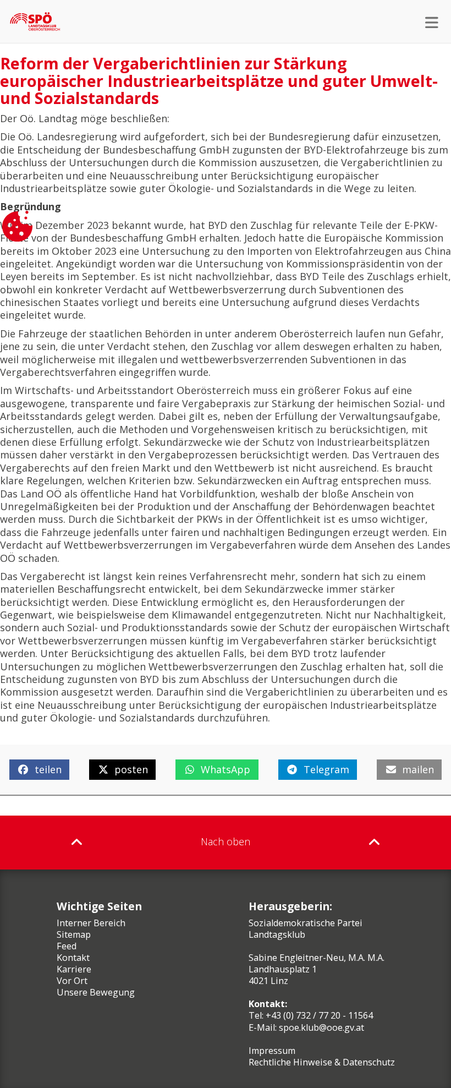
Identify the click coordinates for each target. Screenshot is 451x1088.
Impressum (272, 1051)
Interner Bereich (91, 923)
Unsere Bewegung (96, 992)
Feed (66, 946)
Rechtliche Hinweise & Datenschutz (322, 1062)
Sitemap (74, 934)
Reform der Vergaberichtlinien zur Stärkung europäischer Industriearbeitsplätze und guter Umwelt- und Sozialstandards (219, 80)
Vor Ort (72, 981)
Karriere (74, 969)
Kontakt (73, 958)
